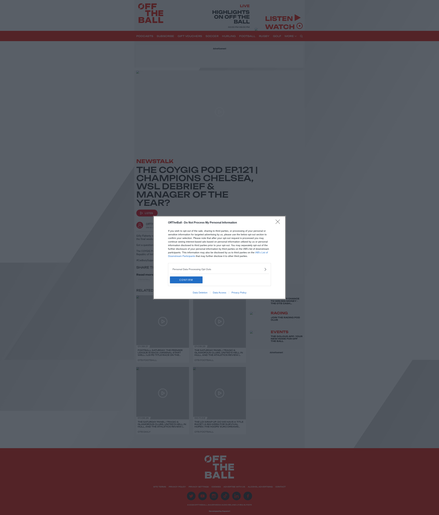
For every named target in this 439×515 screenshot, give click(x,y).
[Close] (279, 223)
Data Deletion (200, 292)
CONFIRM (186, 279)
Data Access (219, 292)
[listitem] (219, 269)
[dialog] (219, 257)
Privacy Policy (239, 292)
